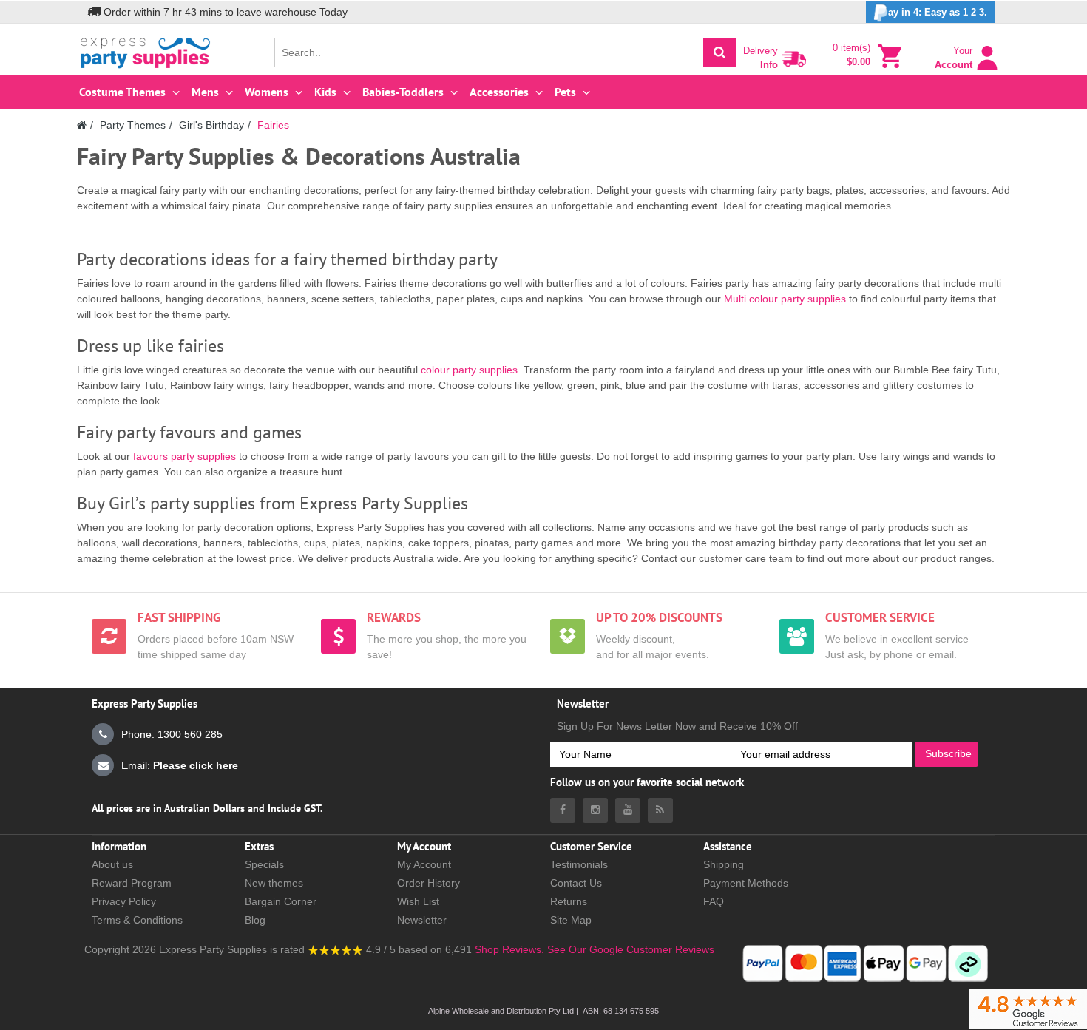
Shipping (723, 864)
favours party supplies (184, 456)
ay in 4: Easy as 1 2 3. (937, 12)
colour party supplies (469, 370)
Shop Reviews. (509, 949)
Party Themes (133, 125)
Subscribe (948, 753)
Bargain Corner (280, 901)
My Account (424, 864)
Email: (179, 765)
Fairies (273, 125)
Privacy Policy (124, 901)
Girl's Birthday (211, 125)
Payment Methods (745, 883)
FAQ (713, 901)
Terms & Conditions (137, 920)
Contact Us (576, 883)
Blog (255, 920)
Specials (264, 864)
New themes (274, 883)
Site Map (571, 920)
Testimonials (579, 864)
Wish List (418, 901)
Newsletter (422, 920)
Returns (568, 901)
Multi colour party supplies (785, 299)
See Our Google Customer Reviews (629, 949)
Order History (428, 883)
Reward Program (132, 883)
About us (112, 864)
